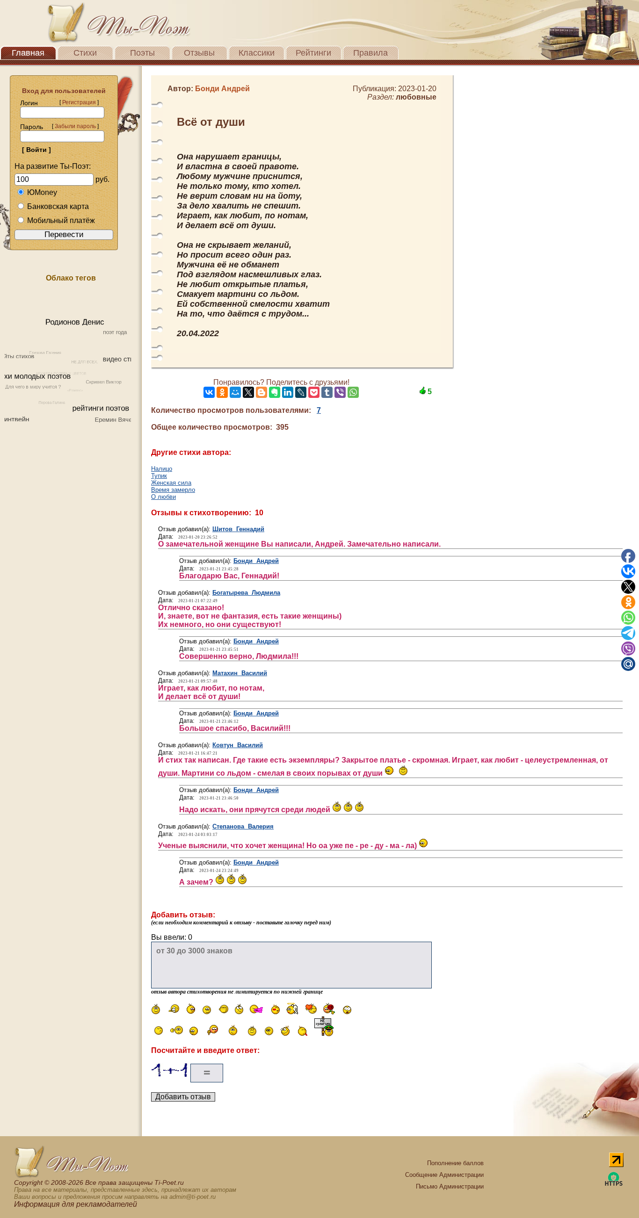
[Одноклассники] (222, 392)
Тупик (159, 475)
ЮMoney (42, 192)
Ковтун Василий (237, 745)
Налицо (161, 468)
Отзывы (199, 53)
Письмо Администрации (450, 1186)
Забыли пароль (75, 126)
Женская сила (171, 482)
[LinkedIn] (287, 392)
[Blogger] (261, 392)
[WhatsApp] (353, 392)
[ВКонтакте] (209, 392)
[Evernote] (274, 392)
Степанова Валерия (243, 826)
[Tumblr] (327, 392)
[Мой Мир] (235, 392)
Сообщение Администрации (444, 1174)
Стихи (85, 53)
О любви (163, 496)
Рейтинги (313, 53)
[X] (248, 392)
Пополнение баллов (455, 1163)
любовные (416, 97)
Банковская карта (58, 206)
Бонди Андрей (256, 560)
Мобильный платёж (61, 220)
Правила (370, 53)
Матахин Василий (239, 673)
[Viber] (340, 392)
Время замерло (173, 489)
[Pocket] (314, 392)
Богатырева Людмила (246, 592)
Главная (28, 53)
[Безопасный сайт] (614, 1184)
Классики (257, 53)
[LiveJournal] (300, 392)
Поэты (142, 53)
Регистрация (79, 102)
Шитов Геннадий (238, 529)
